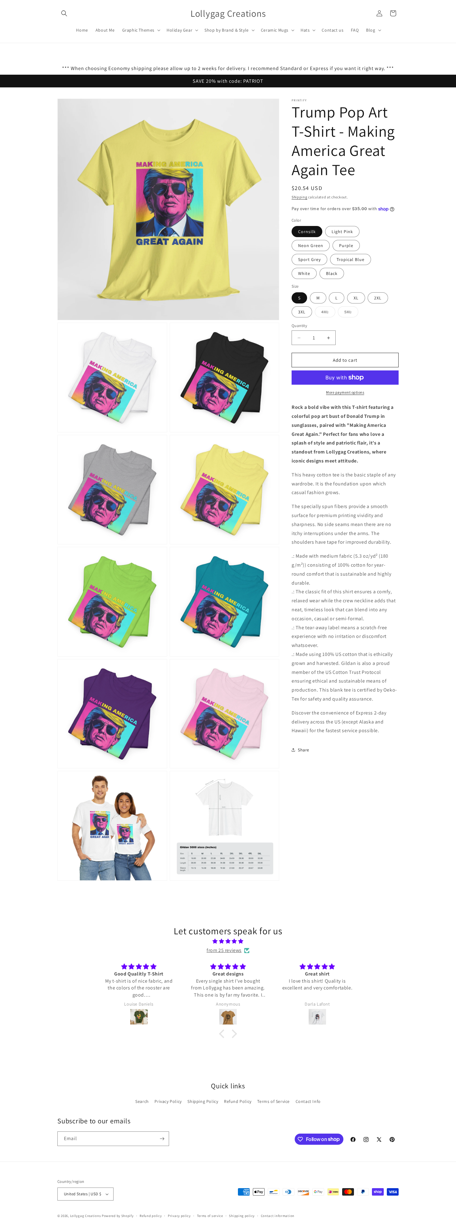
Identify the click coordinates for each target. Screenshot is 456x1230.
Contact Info (308, 1101)
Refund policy (151, 1216)
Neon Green (310, 245)
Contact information (277, 1216)
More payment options (345, 392)
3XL (302, 312)
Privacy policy (179, 1216)
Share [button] (303, 750)
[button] (64, 13)
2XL (378, 298)
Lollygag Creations (85, 1216)
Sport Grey (309, 259)
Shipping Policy (202, 1101)
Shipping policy (242, 1216)
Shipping (299, 197)
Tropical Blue (350, 259)
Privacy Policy (167, 1101)
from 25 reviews (224, 950)
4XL (328, 313)
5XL (351, 313)
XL (356, 298)
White (304, 273)
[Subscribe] (162, 1138)
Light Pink (342, 231)
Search (142, 1101)
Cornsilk (307, 231)
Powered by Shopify (118, 1216)
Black (332, 273)
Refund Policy (238, 1101)
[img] (228, 941)
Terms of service (210, 1216)
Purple (346, 245)
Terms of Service (273, 1101)
